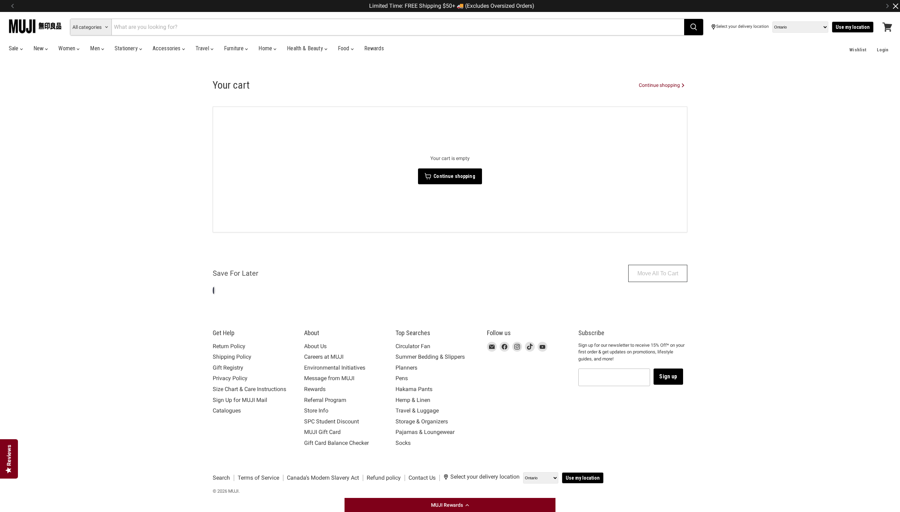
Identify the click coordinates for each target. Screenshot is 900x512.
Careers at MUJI (323, 356)
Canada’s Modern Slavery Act (323, 477)
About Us (315, 346)
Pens (402, 378)
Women (67, 48)
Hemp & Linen (413, 400)
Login (882, 49)
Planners (406, 367)
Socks (403, 443)
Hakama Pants (414, 389)
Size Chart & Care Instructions (249, 389)
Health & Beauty (305, 48)
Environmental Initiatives (334, 367)
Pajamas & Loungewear (425, 432)
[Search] (693, 27)
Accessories (167, 48)
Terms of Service (258, 477)
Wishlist (857, 49)
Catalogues (227, 410)
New (39, 48)
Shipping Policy (232, 356)
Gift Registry (228, 367)
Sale (14, 48)
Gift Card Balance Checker (336, 443)
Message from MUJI (329, 378)
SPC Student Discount (331, 421)
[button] (450, 505)
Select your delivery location (742, 26)
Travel (203, 48)
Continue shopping (660, 85)
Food (344, 48)
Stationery (127, 48)
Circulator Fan (413, 346)
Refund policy (384, 477)
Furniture (234, 48)
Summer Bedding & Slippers (430, 356)
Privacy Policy (230, 378)
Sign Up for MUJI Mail (240, 400)
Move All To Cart (657, 273)
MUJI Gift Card (322, 432)
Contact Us (422, 477)
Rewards (374, 48)
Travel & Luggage (417, 410)
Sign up (668, 376)
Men (95, 48)
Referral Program (325, 400)
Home (266, 48)
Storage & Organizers (422, 421)
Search (221, 477)
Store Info (316, 410)
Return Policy (229, 346)
